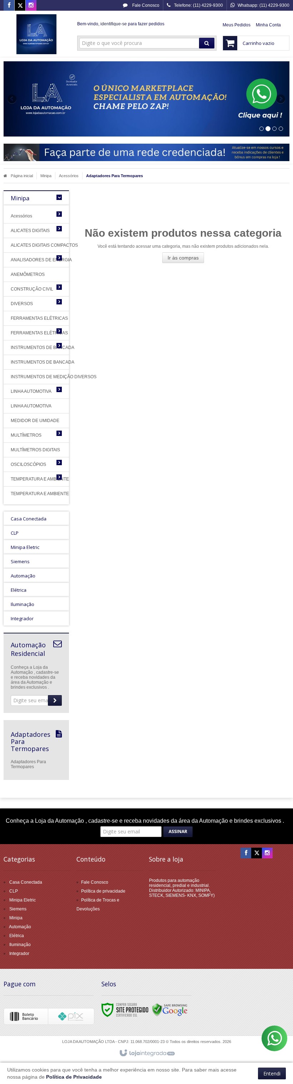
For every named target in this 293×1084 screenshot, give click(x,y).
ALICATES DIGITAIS (30, 230)
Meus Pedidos (236, 24)
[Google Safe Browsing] (170, 1009)
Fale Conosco (145, 5)
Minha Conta (268, 24)
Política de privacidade (103, 891)
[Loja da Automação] (36, 34)
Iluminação (20, 944)
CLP (13, 891)
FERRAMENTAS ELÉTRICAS (36, 318)
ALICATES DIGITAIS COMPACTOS (36, 245)
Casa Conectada (25, 882)
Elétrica (16, 935)
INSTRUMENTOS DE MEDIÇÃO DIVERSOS (36, 376)
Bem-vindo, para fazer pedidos (120, 23)
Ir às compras (183, 258)
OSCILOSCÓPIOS (28, 464)
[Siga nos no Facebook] (9, 5)
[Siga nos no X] (20, 5)
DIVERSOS (22, 303)
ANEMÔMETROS (28, 274)
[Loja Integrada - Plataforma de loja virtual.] (146, 1053)
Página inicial (22, 176)
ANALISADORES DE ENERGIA (31, 259)
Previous (12, 98)
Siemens (17, 908)
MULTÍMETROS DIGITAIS (35, 449)
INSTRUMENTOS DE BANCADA (31, 347)
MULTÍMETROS (26, 435)
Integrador (19, 953)
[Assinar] (55, 700)
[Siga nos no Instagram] (31, 5)
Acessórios (69, 176)
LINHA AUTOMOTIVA (31, 391)
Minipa (45, 176)
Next (281, 95)
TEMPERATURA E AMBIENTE (31, 479)
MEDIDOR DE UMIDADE (35, 420)
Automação (20, 926)
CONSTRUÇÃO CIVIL (31, 289)
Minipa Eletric (22, 900)
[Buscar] (206, 43)
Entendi (271, 1073)
